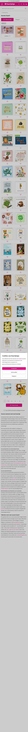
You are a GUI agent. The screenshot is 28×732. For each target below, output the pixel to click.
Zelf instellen (14, 372)
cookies (20, 358)
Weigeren (14, 376)
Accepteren (14, 368)
